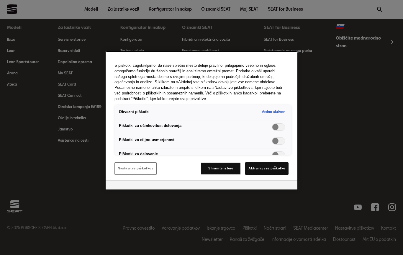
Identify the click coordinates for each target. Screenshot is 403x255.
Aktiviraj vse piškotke (266, 168)
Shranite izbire (220, 168)
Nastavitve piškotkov (135, 168)
